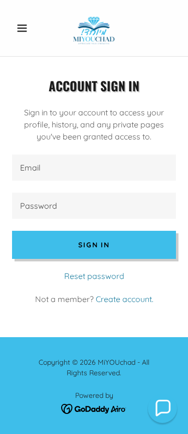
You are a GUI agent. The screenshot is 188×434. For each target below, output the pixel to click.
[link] (94, 28)
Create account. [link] (124, 299)
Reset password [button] (94, 276)
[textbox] (94, 168)
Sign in (93, 244)
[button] (24, 28)
